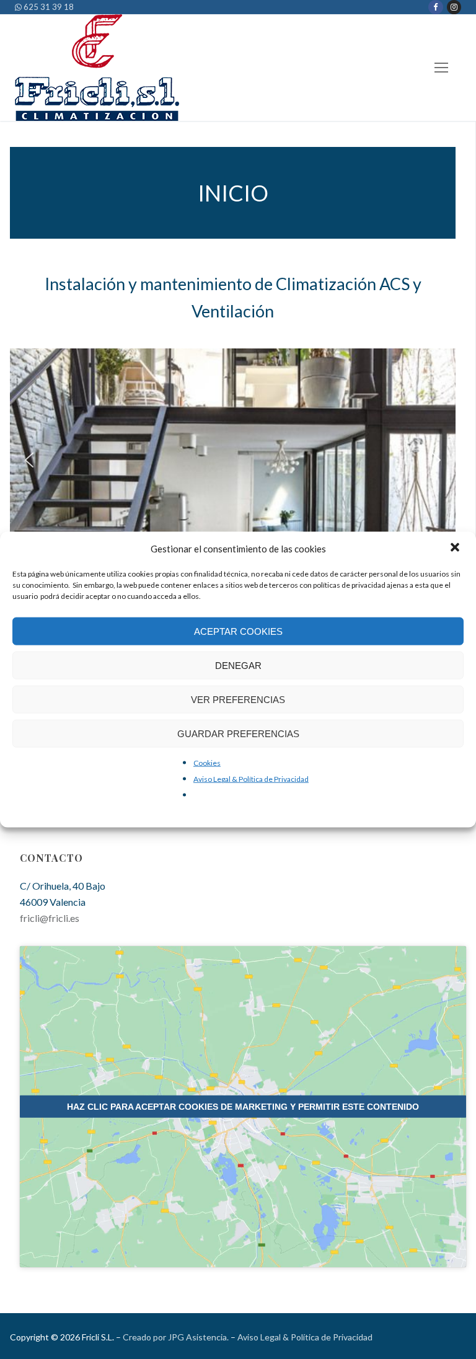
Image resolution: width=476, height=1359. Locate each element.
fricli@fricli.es (49, 918)
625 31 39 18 (48, 7)
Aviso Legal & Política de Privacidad (251, 779)
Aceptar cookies (238, 631)
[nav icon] (441, 68)
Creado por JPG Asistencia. (176, 1337)
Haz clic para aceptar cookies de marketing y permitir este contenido (243, 1107)
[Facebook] (435, 7)
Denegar (238, 665)
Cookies (207, 763)
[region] (233, 460)
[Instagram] (454, 7)
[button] (456, 548)
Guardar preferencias (238, 733)
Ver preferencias (238, 699)
